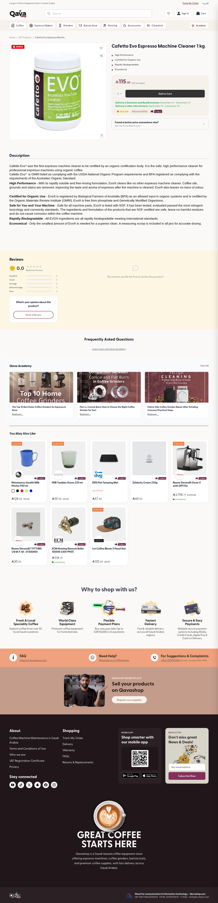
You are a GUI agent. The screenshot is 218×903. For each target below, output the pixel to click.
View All (204, 365)
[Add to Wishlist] (101, 48)
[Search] (48, 13)
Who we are (17, 754)
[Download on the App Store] (150, 775)
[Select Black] (17, 490)
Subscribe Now (187, 776)
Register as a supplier (129, 699)
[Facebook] (46, 785)
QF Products (25, 37)
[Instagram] (54, 785)
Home (12, 37)
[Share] (101, 56)
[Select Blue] (31, 490)
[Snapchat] (37, 785)
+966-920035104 (170, 660)
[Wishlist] (169, 13)
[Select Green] (26, 490)
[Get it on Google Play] (130, 775)
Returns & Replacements (78, 762)
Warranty (69, 750)
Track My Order (190, 3)
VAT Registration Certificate (26, 761)
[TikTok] (21, 785)
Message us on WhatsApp (114, 660)
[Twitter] (29, 785)
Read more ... (17, 414)
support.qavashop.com (33, 660)
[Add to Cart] (42, 499)
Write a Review (33, 314)
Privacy (14, 767)
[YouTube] (12, 785)
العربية (205, 3)
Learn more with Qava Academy (109, 348)
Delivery (68, 744)
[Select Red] (22, 490)
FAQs (66, 756)
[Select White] (13, 491)
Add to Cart (165, 93)
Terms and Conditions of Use (27, 748)
